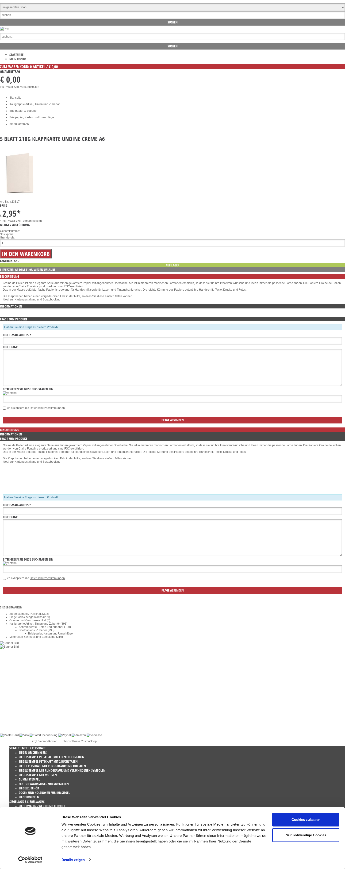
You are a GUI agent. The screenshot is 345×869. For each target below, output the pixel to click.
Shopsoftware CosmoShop (79, 741)
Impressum (16, 711)
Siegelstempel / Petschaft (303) (29, 613)
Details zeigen (73, 860)
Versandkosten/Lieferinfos (25, 714)
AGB (12, 705)
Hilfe (12, 718)
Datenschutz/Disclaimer (24, 708)
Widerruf (14, 698)
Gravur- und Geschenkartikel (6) (29, 620)
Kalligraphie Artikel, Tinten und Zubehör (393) (38, 623)
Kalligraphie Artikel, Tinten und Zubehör (34, 104)
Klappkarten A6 (19, 124)
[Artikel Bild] (9, 643)
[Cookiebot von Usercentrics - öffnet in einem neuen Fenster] (30, 859)
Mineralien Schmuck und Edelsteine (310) (36, 636)
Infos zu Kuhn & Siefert (23, 724)
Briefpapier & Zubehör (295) (36, 630)
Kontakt (14, 701)
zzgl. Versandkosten (26, 86)
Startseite (16, 54)
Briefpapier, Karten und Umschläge (31, 117)
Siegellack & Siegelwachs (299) (29, 617)
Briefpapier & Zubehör (23, 110)
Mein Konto (17, 59)
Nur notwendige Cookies (306, 835)
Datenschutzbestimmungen (47, 408)
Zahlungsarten (18, 721)
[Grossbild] (20, 195)
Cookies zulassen (305, 820)
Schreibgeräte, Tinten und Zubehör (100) (45, 627)
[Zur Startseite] (5, 28)
